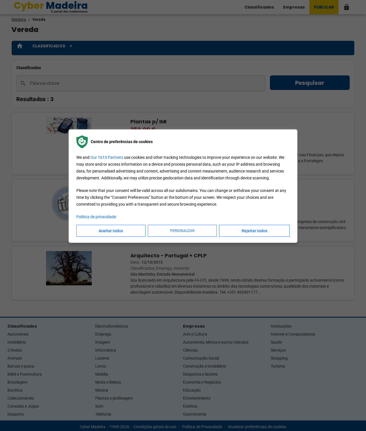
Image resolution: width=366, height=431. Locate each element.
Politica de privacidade (96, 217)
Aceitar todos (111, 230)
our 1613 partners (106, 157)
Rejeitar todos (254, 230)
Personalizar (182, 231)
